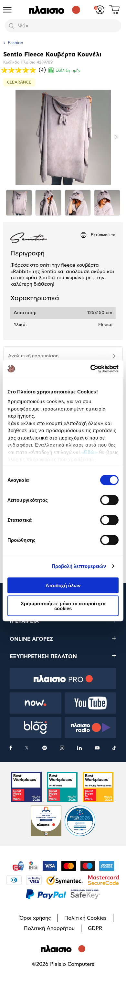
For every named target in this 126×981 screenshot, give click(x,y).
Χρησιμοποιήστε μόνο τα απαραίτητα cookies (63, 606)
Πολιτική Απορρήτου (49, 928)
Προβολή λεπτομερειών (79, 566)
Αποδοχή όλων (63, 585)
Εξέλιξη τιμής (68, 70)
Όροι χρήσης (35, 918)
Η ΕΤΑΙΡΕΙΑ (24, 621)
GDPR (95, 928)
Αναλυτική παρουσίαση (33, 356)
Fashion (15, 43)
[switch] (109, 500)
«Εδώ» (89, 452)
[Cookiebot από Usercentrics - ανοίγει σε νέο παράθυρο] (91, 369)
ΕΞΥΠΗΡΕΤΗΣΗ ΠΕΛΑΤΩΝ (43, 656)
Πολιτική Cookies (85, 918)
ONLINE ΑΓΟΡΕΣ (31, 639)
